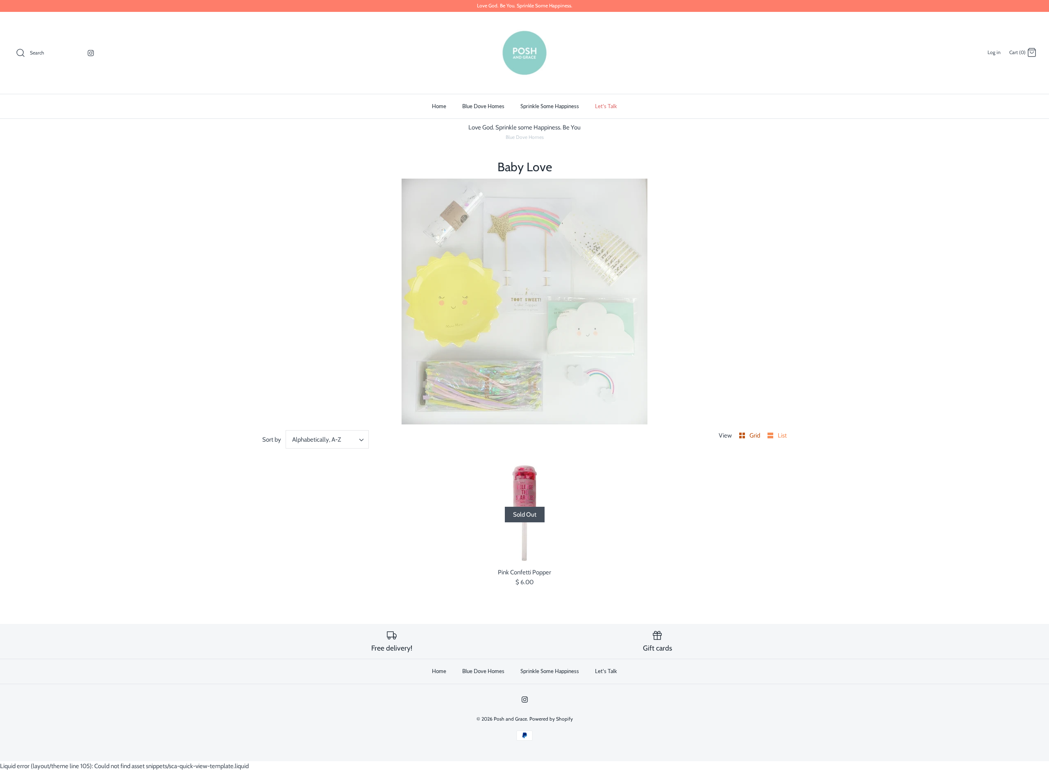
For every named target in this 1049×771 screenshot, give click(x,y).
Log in (994, 52)
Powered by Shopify (551, 719)
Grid (755, 435)
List (782, 435)
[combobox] (327, 439)
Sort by (271, 439)
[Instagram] (91, 53)
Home (439, 106)
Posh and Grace (510, 719)
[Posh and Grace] (524, 53)
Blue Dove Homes (483, 106)
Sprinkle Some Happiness (549, 106)
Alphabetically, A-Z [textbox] (316, 439)
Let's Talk (606, 106)
